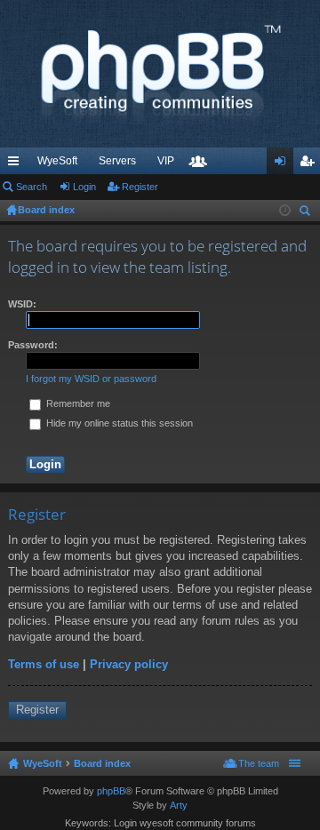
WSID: (22, 304)
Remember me (77, 403)
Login (84, 186)
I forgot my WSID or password (91, 378)
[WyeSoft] (160, 74)
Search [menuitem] (307, 212)
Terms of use (43, 664)
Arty (179, 805)
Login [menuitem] (283, 164)
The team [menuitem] (258, 763)
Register (140, 186)
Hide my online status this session (118, 423)
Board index (102, 763)
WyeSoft (57, 161)
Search (31, 186)
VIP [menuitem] (165, 161)
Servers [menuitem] (117, 161)
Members (202, 164)
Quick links (17, 164)
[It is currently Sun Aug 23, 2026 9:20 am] (285, 210)
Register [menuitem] (310, 164)
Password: (33, 344)
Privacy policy (129, 664)
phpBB (111, 791)
